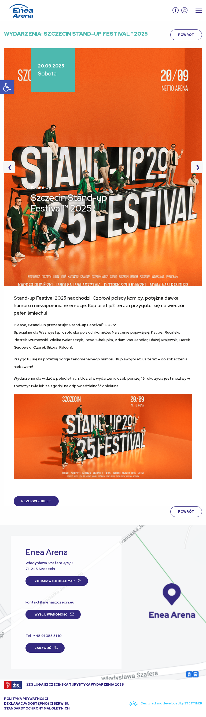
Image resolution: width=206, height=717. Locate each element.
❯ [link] (195, 167)
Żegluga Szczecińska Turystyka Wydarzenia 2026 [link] (75, 684)
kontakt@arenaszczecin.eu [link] (49, 602)
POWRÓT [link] (186, 35)
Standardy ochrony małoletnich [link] (37, 708)
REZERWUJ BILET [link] (36, 501)
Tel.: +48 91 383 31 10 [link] (43, 635)
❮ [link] (11, 167)
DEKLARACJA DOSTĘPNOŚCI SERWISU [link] (36, 703)
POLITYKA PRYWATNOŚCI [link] (26, 699)
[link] (7, 87)
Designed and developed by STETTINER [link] (171, 703)
